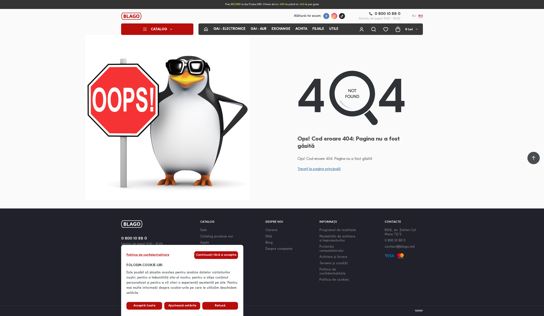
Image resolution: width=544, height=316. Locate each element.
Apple (204, 242)
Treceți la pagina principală (319, 169)
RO (420, 16)
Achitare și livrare (333, 257)
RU (414, 16)
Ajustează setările (182, 305)
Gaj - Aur (258, 29)
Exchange (281, 29)
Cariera (271, 230)
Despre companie (278, 249)
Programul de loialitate (337, 230)
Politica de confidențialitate (147, 255)
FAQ (268, 236)
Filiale (318, 29)
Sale (203, 230)
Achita (301, 29)
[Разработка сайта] (419, 311)
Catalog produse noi (216, 236)
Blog (269, 242)
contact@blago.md (400, 246)
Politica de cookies (334, 280)
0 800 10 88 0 (134, 239)
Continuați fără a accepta (216, 255)
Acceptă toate (144, 305)
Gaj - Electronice (229, 29)
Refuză (220, 305)
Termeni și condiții (333, 263)
